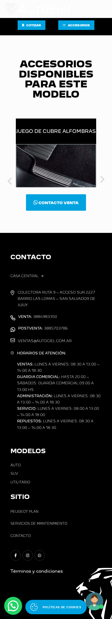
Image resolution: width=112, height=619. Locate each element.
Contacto (20, 536)
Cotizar (33, 25)
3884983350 (37, 317)
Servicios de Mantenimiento (38, 523)
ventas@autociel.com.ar (45, 341)
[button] (13, 606)
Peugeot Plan (24, 511)
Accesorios (79, 25)
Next (101, 180)
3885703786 (43, 328)
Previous (10, 180)
